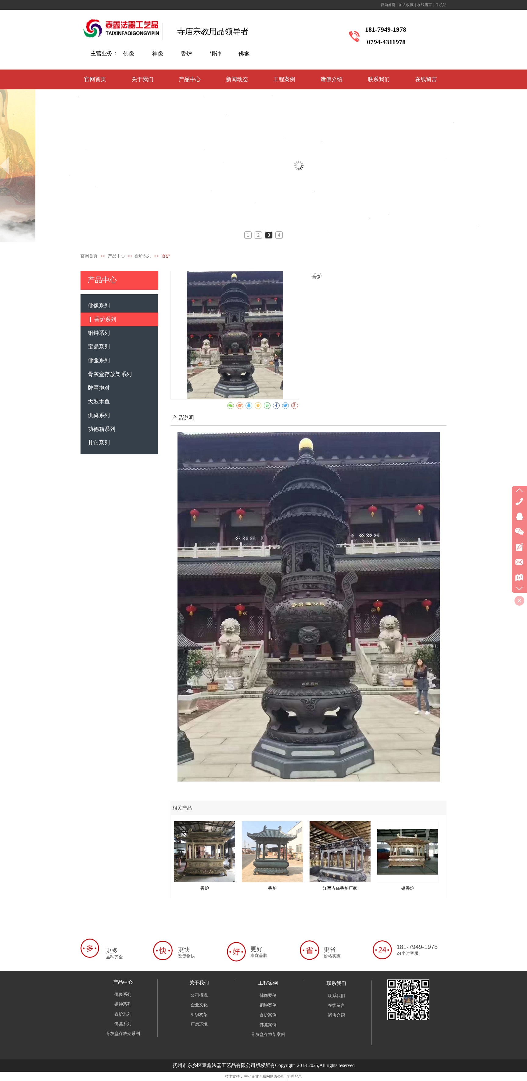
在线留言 (424, 5)
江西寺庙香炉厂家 (340, 888)
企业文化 (199, 1005)
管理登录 (294, 1076)
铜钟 (215, 54)
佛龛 (243, 54)
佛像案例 (268, 995)
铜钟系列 (122, 1004)
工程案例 (268, 983)
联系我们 (336, 983)
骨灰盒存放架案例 (268, 1034)
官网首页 (89, 256)
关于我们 (199, 982)
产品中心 (117, 256)
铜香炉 (407, 888)
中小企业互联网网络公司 (264, 1076)
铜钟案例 (268, 1005)
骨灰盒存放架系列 (123, 1033)
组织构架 (199, 1014)
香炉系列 (142, 256)
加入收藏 (406, 5)
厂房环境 (199, 1024)
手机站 (441, 5)
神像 (157, 54)
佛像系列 (122, 994)
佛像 (128, 54)
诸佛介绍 (336, 1015)
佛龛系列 (122, 1024)
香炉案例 (268, 1015)
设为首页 (388, 5)
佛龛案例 (268, 1024)
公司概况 (199, 995)
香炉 (186, 54)
